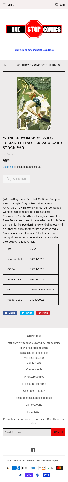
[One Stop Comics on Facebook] (33, 450)
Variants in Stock (34, 357)
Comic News (34, 362)
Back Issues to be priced (34, 352)
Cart (62, 4)
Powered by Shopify (47, 460)
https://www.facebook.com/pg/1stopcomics (34, 342)
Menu (11, 4)
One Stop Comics (24, 460)
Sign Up (58, 432)
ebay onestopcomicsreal (34, 347)
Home (6, 65)
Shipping (8, 166)
